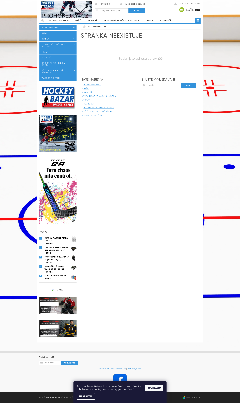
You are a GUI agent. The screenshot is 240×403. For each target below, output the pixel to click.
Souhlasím (154, 388)
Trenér (149, 20)
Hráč (78, 20)
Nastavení (85, 396)
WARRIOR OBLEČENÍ (51, 78)
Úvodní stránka (42, 20)
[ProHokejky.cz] (66, 9)
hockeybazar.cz (118, 369)
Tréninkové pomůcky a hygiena (121, 20)
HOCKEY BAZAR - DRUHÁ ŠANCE (53, 64)
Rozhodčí (165, 20)
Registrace (195, 4)
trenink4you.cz (134, 369)
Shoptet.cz (104, 369)
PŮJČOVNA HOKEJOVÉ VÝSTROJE (52, 71)
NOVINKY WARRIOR (59, 20)
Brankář (92, 20)
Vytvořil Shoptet (193, 397)
